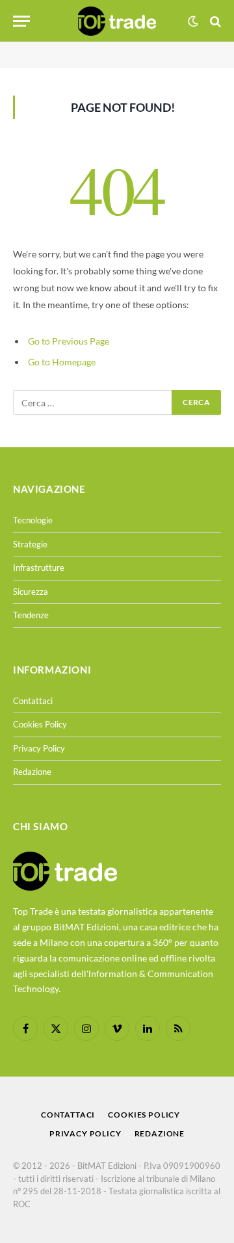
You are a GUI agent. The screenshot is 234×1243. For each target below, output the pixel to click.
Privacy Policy (39, 748)
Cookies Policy (40, 724)
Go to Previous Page (68, 341)
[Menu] (21, 21)
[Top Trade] (117, 21)
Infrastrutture (38, 567)
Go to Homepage (62, 361)
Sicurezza (30, 591)
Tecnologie (33, 520)
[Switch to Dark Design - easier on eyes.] (193, 21)
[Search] (214, 21)
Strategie (30, 544)
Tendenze (31, 615)
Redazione (32, 771)
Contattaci (33, 701)
